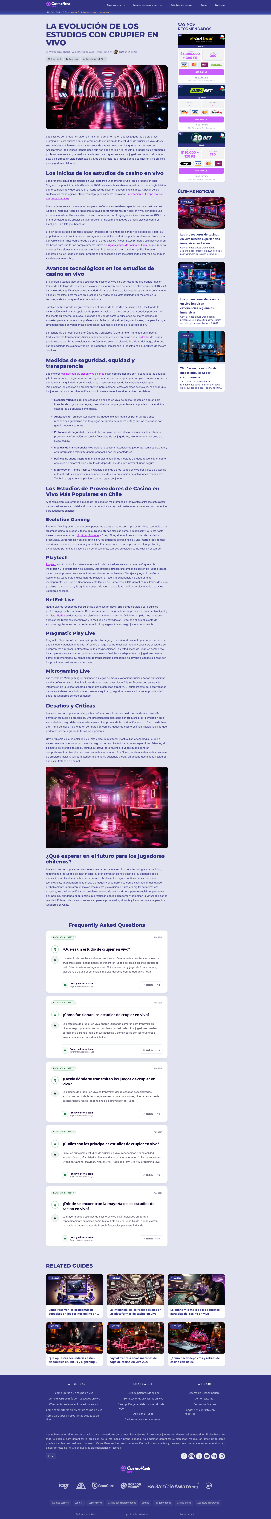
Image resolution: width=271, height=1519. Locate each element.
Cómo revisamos (205, 1398)
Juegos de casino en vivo (147, 4)
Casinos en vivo (116, 4)
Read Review (201, 77)
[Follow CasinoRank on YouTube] (207, 1456)
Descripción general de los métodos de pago (141, 1406)
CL (49, 1456)
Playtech (51, 564)
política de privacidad (137, 1514)
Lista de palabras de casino (143, 1393)
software (144, 337)
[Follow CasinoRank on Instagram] (191, 1456)
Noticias (220, 4)
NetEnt (61, 615)
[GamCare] (103, 1486)
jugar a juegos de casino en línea (127, 245)
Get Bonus (201, 72)
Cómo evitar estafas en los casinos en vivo (74, 1404)
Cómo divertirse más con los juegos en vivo (74, 1398)
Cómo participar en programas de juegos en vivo (72, 1417)
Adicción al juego (143, 1413)
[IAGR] (64, 1486)
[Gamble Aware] (173, 1486)
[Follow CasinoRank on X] (199, 1456)
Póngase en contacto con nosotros (200, 1411)
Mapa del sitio (187, 1514)
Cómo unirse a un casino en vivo (74, 1393)
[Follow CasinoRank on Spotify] (214, 1456)
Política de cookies (85, 1514)
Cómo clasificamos (205, 1404)
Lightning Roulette (88, 535)
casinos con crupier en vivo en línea (82, 373)
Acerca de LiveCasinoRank (204, 1393)
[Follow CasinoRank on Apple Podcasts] (222, 1456)
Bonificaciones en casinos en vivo (143, 1398)
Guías (203, 4)
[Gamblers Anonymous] (81, 1486)
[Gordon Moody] (131, 1486)
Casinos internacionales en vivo (143, 1419)
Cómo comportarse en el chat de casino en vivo (74, 1410)
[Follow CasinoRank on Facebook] (184, 1456)
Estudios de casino (181, 4)
